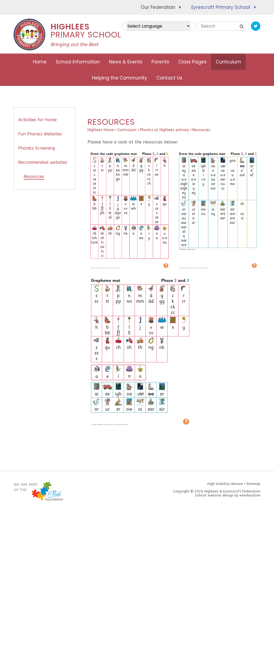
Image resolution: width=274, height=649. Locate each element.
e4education (249, 495)
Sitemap (253, 484)
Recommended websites (42, 162)
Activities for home (37, 119)
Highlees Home (100, 130)
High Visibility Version (225, 484)
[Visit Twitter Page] (255, 26)
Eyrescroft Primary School (220, 7)
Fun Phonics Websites (40, 133)
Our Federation (158, 7)
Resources (201, 130)
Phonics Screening (36, 148)
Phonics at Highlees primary (164, 130)
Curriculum (126, 130)
